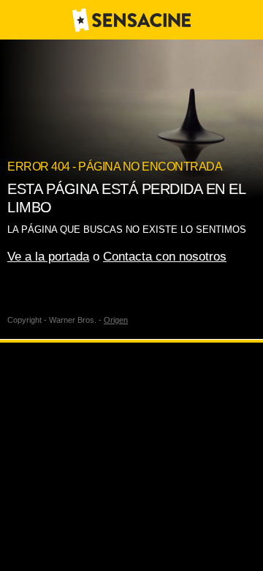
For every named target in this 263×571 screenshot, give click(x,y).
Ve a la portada (48, 257)
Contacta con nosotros (164, 257)
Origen (116, 320)
